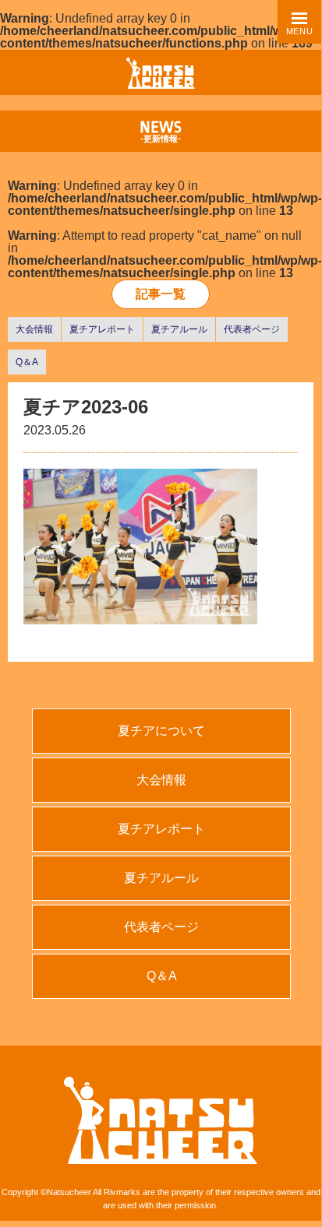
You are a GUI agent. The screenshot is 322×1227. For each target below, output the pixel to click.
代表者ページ (252, 329)
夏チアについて (161, 730)
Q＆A (27, 362)
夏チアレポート (102, 329)
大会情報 (34, 329)
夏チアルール (179, 329)
